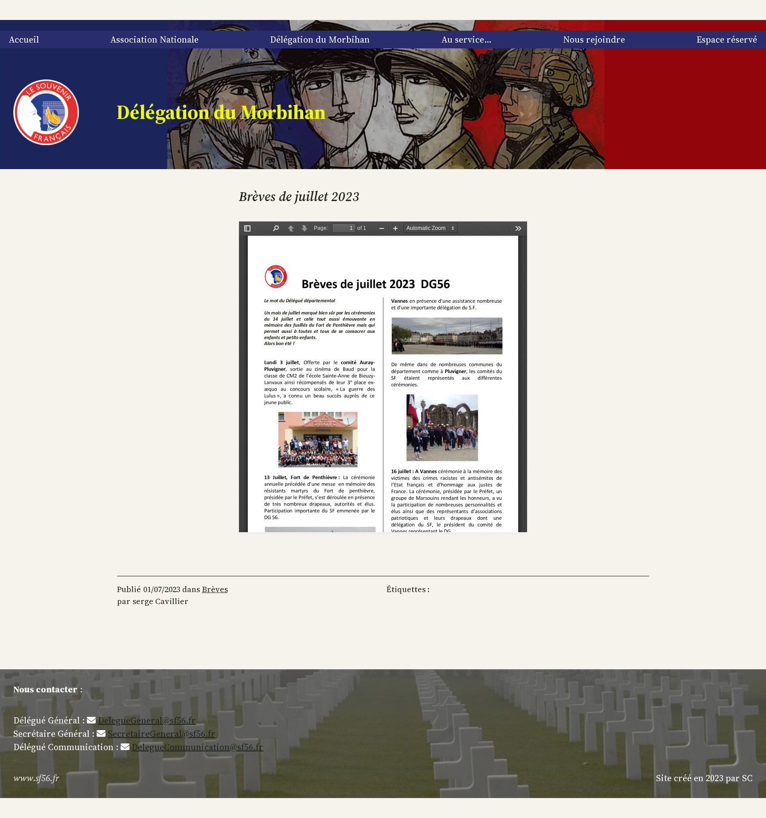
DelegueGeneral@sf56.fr (147, 720)
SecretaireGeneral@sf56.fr (161, 733)
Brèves (215, 589)
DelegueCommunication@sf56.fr (197, 747)
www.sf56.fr (36, 778)
